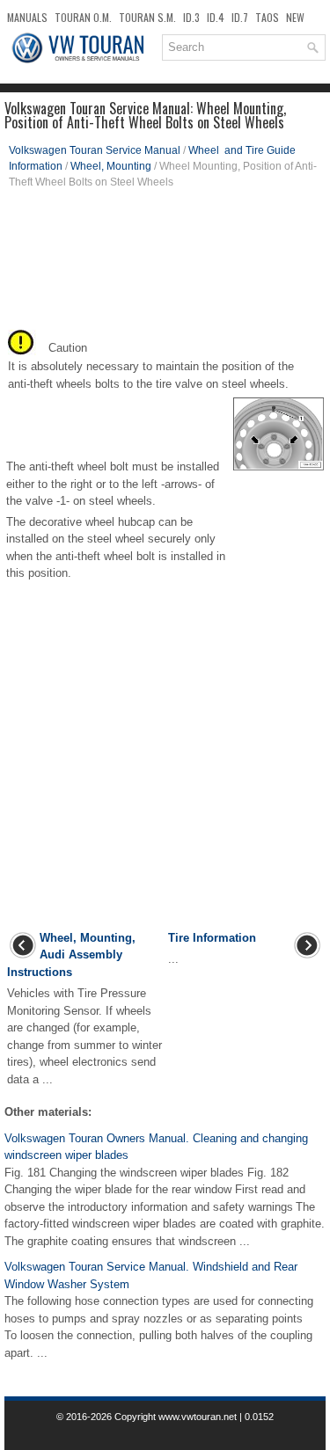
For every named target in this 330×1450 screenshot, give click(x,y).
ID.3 (191, 17)
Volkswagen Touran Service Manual (94, 150)
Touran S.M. (147, 17)
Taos (267, 17)
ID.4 (215, 17)
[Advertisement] (165, 264)
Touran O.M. (83, 17)
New (295, 17)
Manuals (27, 17)
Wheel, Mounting (110, 166)
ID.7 (239, 17)
